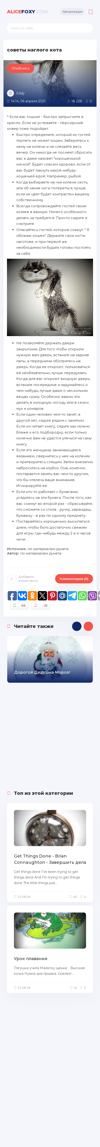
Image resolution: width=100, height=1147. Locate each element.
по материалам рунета (47, 549)
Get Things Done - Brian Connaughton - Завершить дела (50, 859)
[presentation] (76, 626)
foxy (27, 11)
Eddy (20, 93)
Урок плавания (30, 958)
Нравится (23, 605)
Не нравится (44, 605)
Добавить (28, 578)
